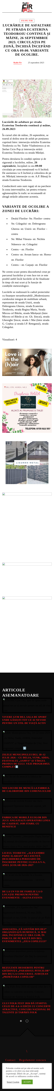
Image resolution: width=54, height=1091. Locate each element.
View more (27, 705)
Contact (10, 1059)
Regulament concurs (32, 1059)
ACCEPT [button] (27, 1082)
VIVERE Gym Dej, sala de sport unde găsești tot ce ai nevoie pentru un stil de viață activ (24, 720)
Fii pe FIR (27, 21)
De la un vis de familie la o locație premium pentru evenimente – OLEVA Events (22, 894)
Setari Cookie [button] (13, 1082)
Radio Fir (18, 63)
